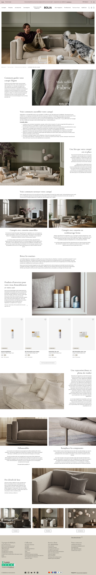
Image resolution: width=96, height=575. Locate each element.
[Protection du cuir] (60, 338)
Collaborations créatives (7, 552)
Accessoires (80, 530)
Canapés (15, 530)
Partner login (8, 1)
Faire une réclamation (53, 552)
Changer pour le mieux (7, 551)
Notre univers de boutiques (8, 546)
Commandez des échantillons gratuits (34, 555)
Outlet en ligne (28, 558)
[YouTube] (31, 572)
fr (93, 1)
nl (91, 1)
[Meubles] (48, 520)
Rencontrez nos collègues (8, 547)
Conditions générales (53, 550)
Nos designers (5, 550)
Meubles (48, 530)
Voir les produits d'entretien (48, 362)
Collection (28, 543)
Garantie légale (52, 554)
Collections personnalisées (31, 554)
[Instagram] (28, 572)
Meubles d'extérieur (29, 548)
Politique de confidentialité (54, 557)
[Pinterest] (34, 572)
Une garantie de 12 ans (53, 548)
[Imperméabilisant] (12, 338)
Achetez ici (69, 1)
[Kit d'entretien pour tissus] (36, 338)
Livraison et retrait (52, 547)
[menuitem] (4, 7)
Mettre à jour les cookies (54, 558)
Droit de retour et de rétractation (56, 551)
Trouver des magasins (81, 572)
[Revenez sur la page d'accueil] (48, 8)
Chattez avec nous (75, 550)
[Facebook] (25, 572)
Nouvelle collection (29, 544)
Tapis (26, 551)
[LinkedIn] (37, 572)
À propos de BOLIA (8, 543)
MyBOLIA (4, 556)
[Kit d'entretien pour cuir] (84, 338)
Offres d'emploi (5, 548)
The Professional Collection (31, 556)
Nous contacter (51, 555)
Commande (51, 546)
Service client (52, 543)
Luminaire (27, 550)
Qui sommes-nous (6, 544)
